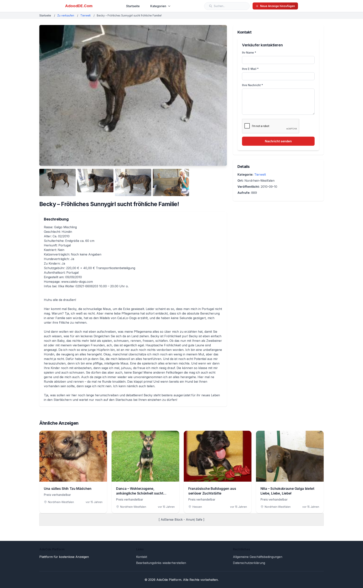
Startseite (133, 6)
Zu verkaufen (65, 15)
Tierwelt (85, 15)
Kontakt (141, 557)
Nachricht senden (278, 141)
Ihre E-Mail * (250, 68)
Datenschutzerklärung (249, 563)
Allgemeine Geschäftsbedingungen (257, 557)
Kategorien (158, 6)
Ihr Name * (249, 52)
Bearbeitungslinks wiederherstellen (161, 563)
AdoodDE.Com (78, 6)
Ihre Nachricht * (252, 85)
